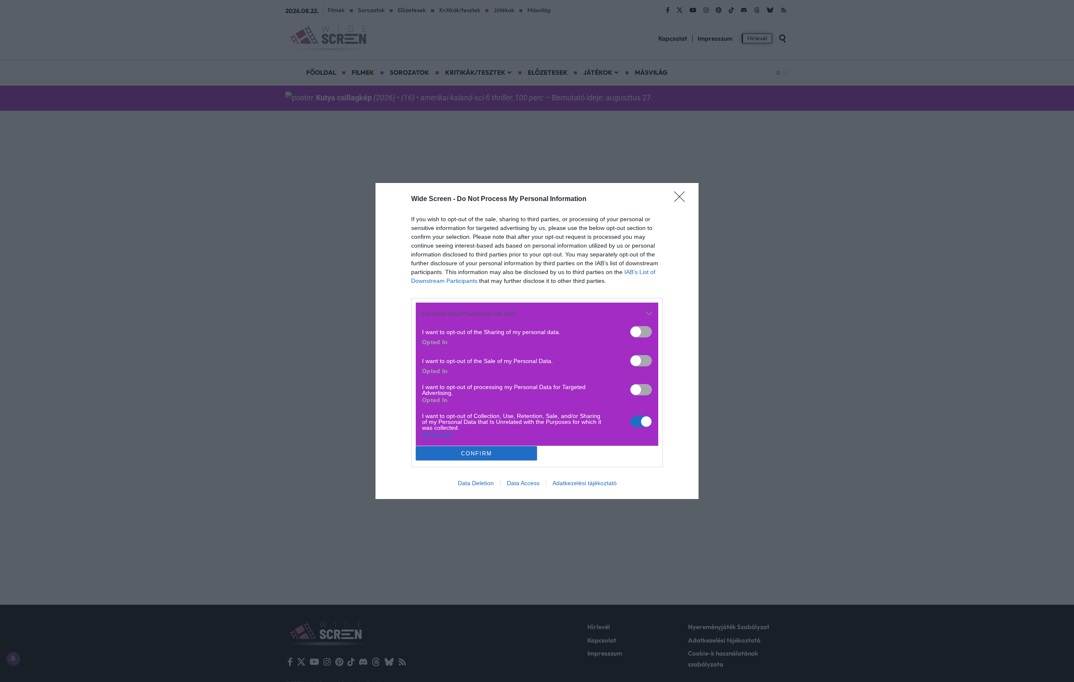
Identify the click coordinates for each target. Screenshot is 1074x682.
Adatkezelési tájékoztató (585, 483)
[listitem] (537, 313)
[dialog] (537, 341)
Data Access (523, 483)
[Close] (682, 199)
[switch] (641, 331)
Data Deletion (476, 483)
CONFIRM (476, 453)
